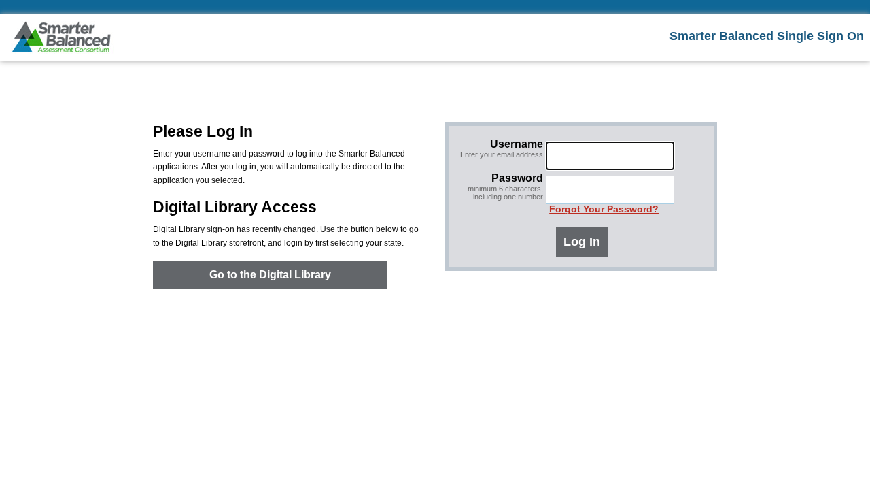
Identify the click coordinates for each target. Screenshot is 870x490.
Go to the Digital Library (270, 274)
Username (501, 148)
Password (505, 186)
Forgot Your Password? (604, 209)
